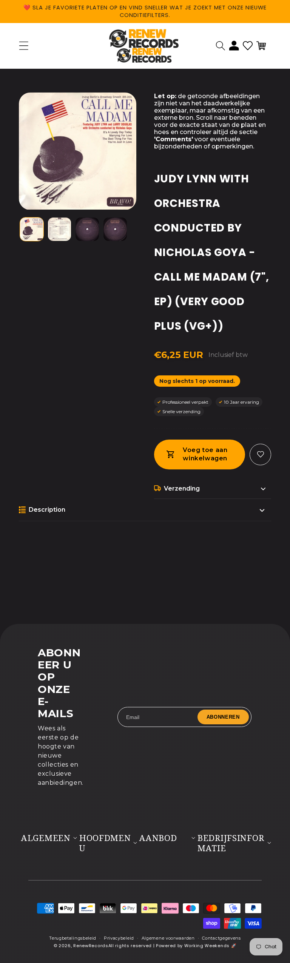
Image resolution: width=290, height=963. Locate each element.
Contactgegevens (221, 938)
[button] (220, 46)
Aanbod (158, 837)
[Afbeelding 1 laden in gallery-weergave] (32, 229)
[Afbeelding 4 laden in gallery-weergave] (115, 229)
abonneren (223, 717)
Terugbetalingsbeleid (72, 938)
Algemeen (46, 837)
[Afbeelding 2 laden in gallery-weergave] (60, 229)
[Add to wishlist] (260, 454)
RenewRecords (90, 946)
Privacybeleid (119, 938)
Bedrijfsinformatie (230, 842)
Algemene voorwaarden (168, 938)
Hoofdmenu (105, 842)
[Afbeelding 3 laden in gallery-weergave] (87, 229)
